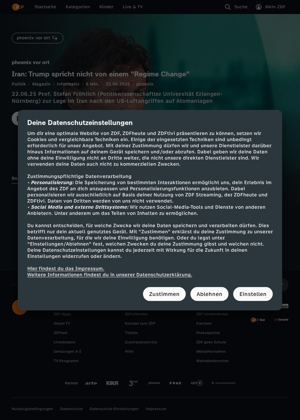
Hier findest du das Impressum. (65, 268)
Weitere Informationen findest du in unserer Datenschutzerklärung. (109, 274)
